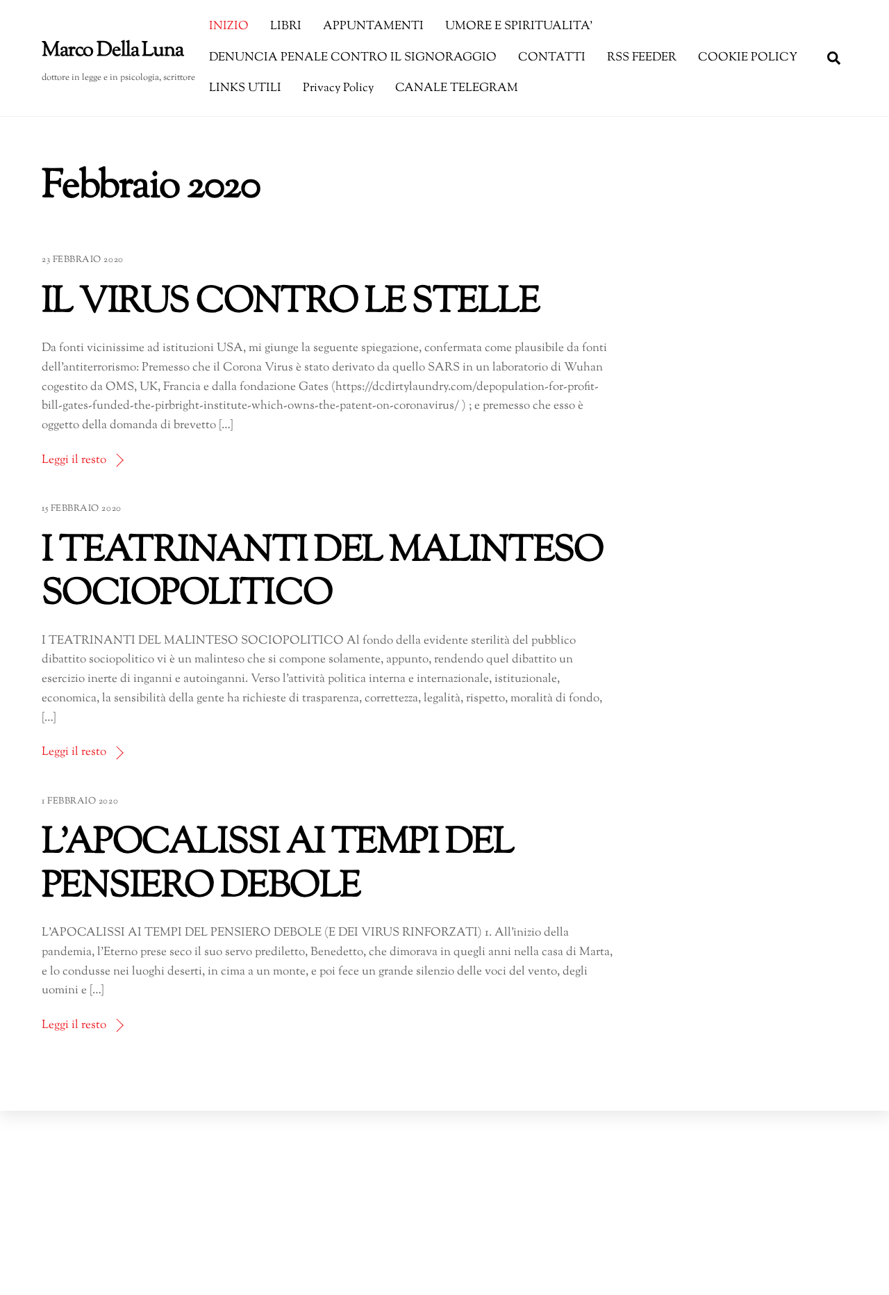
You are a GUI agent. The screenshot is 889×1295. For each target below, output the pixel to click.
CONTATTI (551, 57)
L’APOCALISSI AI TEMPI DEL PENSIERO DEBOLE (277, 865)
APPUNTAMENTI (373, 26)
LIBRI (285, 26)
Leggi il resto (74, 460)
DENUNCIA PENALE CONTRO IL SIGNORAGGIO (353, 57)
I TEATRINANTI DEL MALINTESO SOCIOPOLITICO (323, 573)
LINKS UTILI (245, 88)
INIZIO (229, 26)
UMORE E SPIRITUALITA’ (518, 26)
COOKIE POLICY (747, 57)
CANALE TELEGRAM (456, 88)
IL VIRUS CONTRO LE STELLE (290, 303)
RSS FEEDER (641, 57)
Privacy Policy (338, 88)
